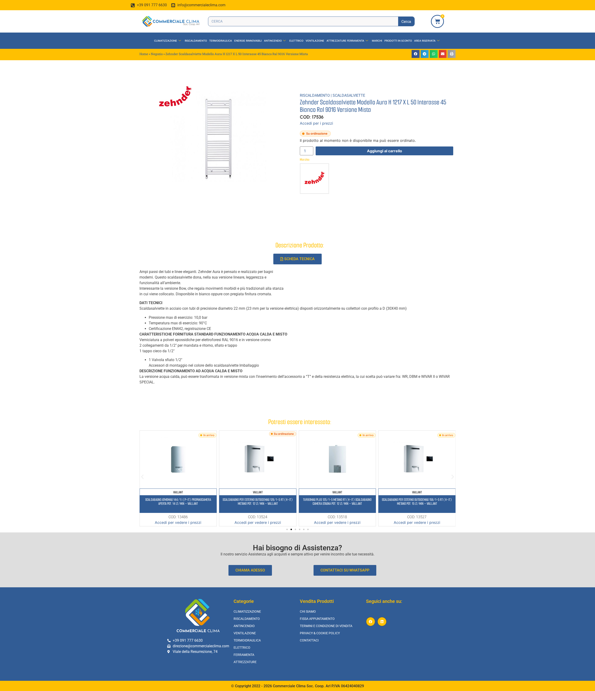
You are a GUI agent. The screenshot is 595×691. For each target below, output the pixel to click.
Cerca (406, 21)
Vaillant (178, 492)
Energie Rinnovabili (248, 40)
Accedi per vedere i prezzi (178, 522)
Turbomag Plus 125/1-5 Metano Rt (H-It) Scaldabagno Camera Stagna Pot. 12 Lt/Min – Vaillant (337, 501)
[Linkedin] (382, 621)
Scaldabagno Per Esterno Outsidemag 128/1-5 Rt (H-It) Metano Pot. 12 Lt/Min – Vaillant (258, 501)
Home (143, 54)
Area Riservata (425, 40)
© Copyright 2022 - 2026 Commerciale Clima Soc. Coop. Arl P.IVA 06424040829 (297, 686)
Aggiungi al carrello (384, 151)
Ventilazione (315, 40)
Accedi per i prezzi (316, 123)
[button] (416, 54)
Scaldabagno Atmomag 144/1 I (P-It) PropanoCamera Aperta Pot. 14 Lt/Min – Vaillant (178, 501)
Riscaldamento (196, 40)
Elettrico (296, 40)
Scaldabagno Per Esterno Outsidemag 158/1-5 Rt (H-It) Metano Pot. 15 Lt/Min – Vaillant (417, 501)
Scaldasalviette (349, 95)
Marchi (377, 40)
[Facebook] (370, 621)
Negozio (157, 54)
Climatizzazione (165, 40)
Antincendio (273, 40)
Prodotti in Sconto (398, 40)
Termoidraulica (220, 40)
